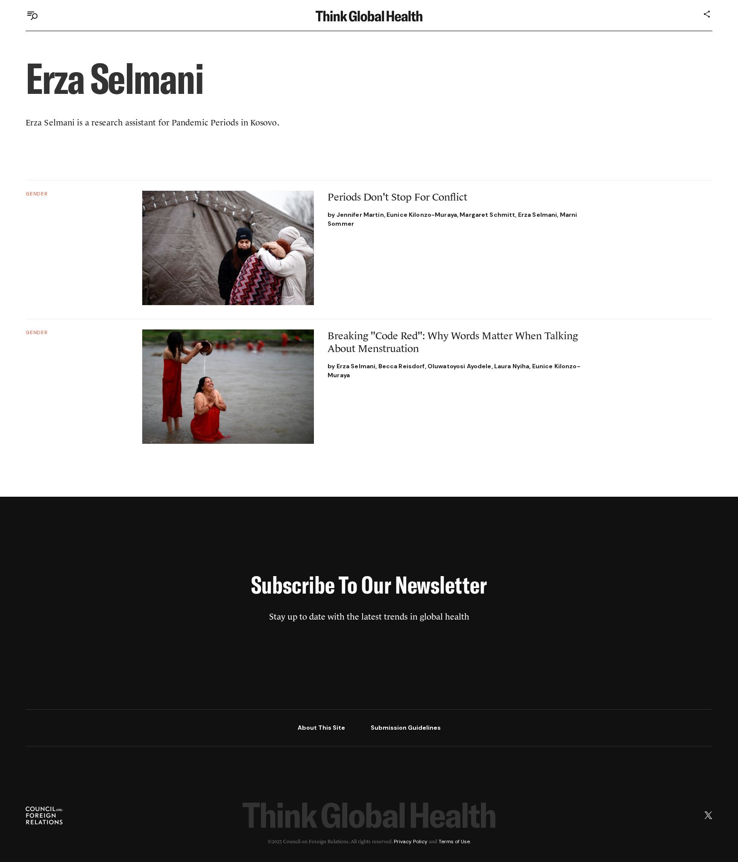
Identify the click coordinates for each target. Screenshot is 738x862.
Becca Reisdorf (401, 366)
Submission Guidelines (406, 727)
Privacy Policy (411, 841)
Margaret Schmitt (487, 214)
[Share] (707, 14)
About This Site (321, 727)
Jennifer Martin (360, 214)
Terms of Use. (455, 841)
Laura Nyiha (512, 366)
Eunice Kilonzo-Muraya (422, 214)
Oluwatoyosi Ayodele (460, 366)
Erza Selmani (537, 214)
